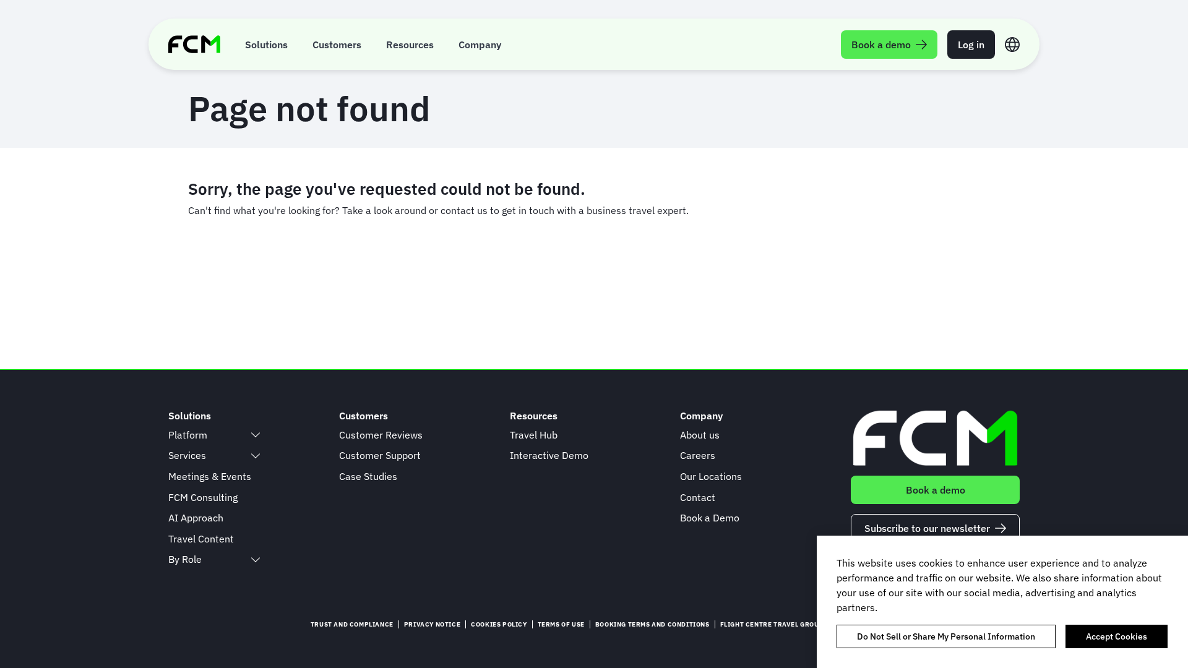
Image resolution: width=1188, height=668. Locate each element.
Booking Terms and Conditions (652, 624)
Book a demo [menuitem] (881, 44)
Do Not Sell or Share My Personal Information (946, 636)
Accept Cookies (1116, 636)
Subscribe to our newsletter (927, 528)
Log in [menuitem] (971, 44)
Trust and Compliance (352, 624)
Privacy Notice (432, 624)
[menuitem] (266, 44)
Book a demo (935, 490)
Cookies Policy (499, 624)
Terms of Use (561, 624)
